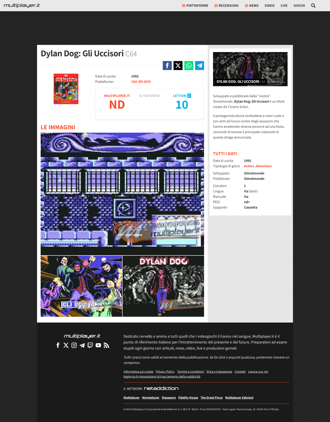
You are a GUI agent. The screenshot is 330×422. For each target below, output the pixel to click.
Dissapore (169, 397)
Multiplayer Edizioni (239, 397)
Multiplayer (131, 397)
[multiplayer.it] (82, 336)
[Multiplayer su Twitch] (90, 345)
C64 (134, 81)
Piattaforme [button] (197, 5)
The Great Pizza (211, 397)
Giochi (299, 5)
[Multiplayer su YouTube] (98, 345)
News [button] (254, 5)
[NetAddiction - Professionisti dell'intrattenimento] (161, 388)
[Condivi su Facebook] (167, 65)
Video (270, 5)
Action (249, 166)
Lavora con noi (258, 371)
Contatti (240, 371)
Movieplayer (150, 397)
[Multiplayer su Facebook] (58, 345)
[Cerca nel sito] (313, 5)
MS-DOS (144, 81)
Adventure (263, 166)
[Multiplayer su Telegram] (82, 345)
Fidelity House (188, 397)
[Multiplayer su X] (66, 345)
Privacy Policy (165, 371)
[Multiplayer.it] (22, 5)
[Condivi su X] (178, 65)
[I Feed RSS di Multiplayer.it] (106, 345)
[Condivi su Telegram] (199, 65)
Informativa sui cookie (138, 371)
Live (284, 5)
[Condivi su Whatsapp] (188, 65)
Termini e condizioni (190, 371)
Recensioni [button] (229, 5)
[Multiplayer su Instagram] (74, 345)
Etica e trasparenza (219, 371)
